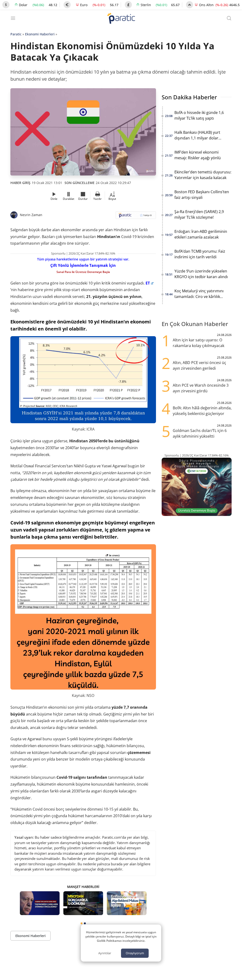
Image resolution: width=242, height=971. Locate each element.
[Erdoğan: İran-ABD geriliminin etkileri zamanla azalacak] (40, 903)
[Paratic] (121, 18)
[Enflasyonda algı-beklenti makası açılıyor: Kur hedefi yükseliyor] (127, 903)
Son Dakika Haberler (189, 97)
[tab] (81, 923)
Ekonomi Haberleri (40, 34)
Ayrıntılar (104, 953)
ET (148, 283)
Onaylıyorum (135, 953)
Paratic (16, 34)
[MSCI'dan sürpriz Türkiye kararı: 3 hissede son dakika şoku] (83, 903)
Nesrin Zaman (31, 215)
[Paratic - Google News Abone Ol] (136, 216)
